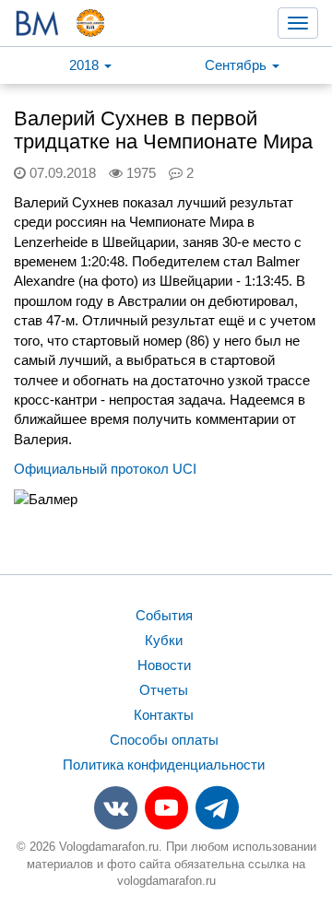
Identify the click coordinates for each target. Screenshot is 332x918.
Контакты (164, 715)
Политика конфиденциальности (164, 764)
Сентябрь (237, 65)
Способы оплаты (164, 739)
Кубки (164, 640)
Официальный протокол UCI (105, 469)
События (164, 615)
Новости (164, 665)
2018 (85, 65)
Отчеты (163, 690)
